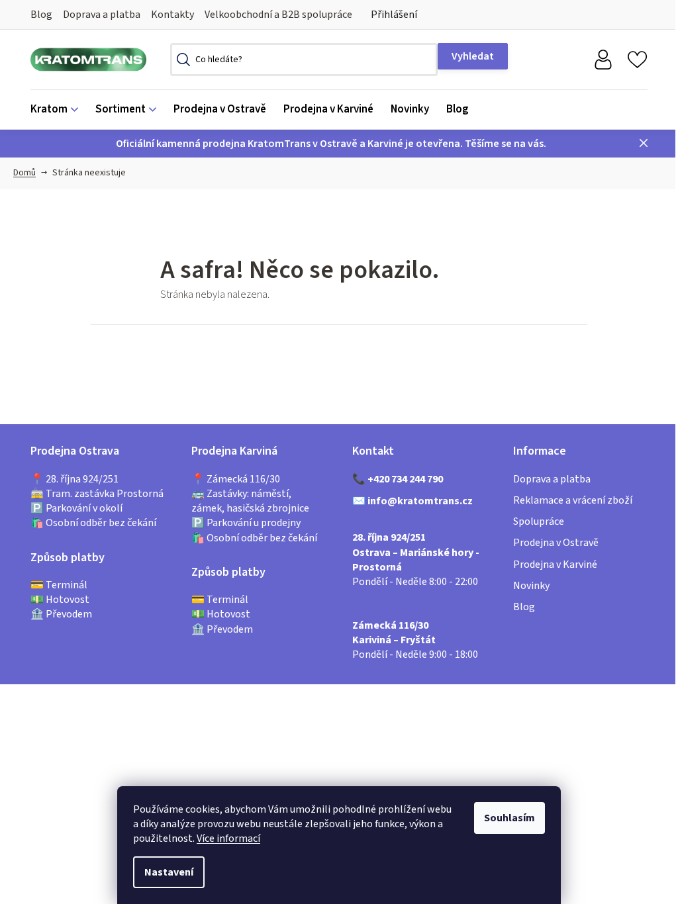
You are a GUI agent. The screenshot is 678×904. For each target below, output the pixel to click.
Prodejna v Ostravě (556, 542)
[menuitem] (58, 109)
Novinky (531, 585)
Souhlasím (509, 818)
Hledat (473, 56)
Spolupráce (538, 521)
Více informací (228, 838)
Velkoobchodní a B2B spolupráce (278, 14)
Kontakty (172, 14)
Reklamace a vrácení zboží (572, 500)
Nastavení (168, 872)
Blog (41, 14)
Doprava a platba (101, 14)
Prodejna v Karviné (555, 564)
